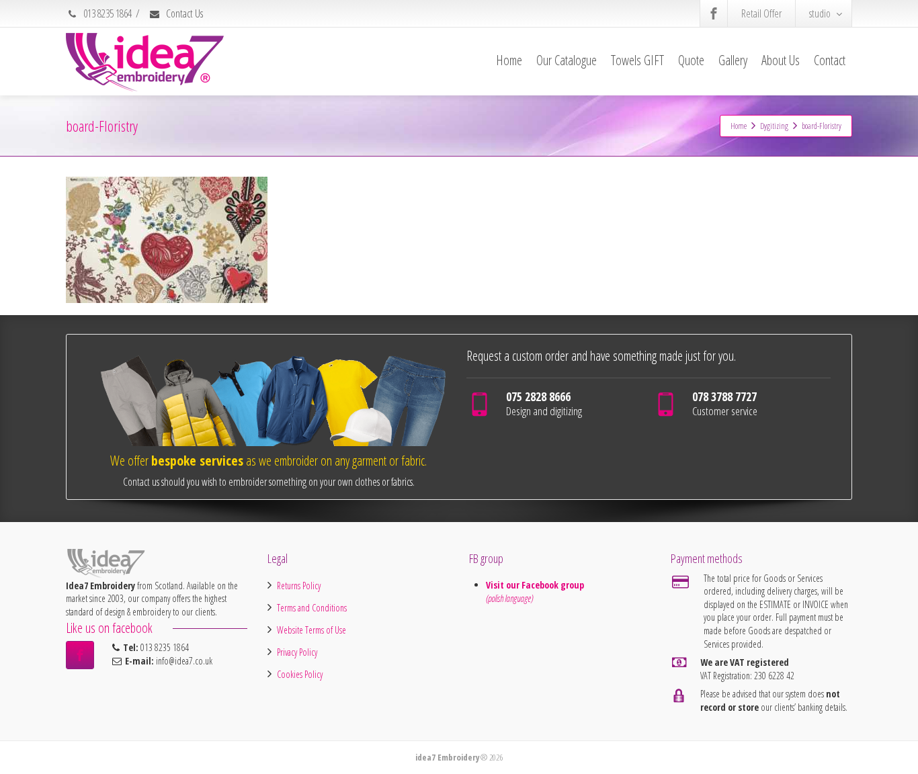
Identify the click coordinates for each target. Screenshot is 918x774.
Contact (829, 60)
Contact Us (183, 13)
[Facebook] (713, 13)
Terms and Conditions (312, 607)
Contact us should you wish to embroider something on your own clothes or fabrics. (269, 481)
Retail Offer (761, 13)
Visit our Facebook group (536, 584)
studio (820, 13)
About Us (780, 60)
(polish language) (509, 598)
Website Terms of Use (311, 630)
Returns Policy (299, 585)
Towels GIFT (637, 60)
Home (509, 60)
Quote (691, 60)
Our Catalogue (566, 60)
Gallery (732, 60)
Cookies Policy (300, 674)
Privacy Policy (297, 652)
